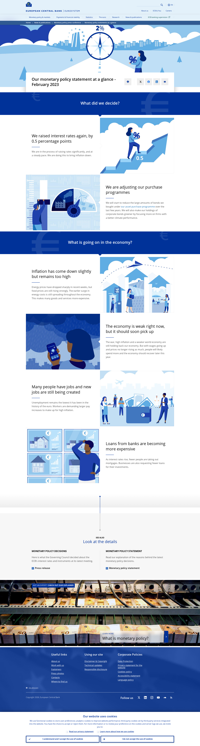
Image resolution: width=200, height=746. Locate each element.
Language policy (126, 680)
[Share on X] (140, 81)
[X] (139, 697)
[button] (166, 5)
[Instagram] (152, 697)
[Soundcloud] (165, 697)
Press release (42, 568)
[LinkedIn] (145, 697)
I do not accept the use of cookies (137, 739)
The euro (102, 17)
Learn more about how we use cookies (117, 732)
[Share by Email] (164, 81)
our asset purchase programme (138, 207)
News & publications (134, 17)
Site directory (33, 688)
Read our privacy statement (81, 732)
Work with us (57, 665)
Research (115, 17)
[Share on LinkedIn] (156, 81)
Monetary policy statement (124, 568)
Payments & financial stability (68, 17)
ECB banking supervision (157, 17)
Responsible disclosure (95, 670)
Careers (169, 11)
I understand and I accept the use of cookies (62, 739)
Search (162, 5)
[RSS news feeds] (171, 697)
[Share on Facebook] (148, 81)
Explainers (56, 670)
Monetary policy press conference (67, 23)
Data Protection (125, 661)
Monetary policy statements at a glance (100, 23)
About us (144, 11)
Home (28, 23)
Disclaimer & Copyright (95, 661)
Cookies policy (125, 672)
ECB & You (157, 11)
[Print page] (127, 81)
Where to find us (59, 682)
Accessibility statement (129, 676)
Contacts (55, 678)
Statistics (89, 17)
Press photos (57, 674)
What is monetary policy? (125, 637)
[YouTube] (158, 697)
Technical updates (93, 665)
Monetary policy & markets (39, 17)
